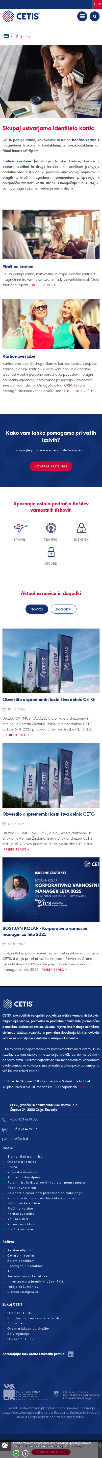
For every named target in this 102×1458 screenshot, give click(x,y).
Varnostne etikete (21, 1224)
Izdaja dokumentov (23, 1286)
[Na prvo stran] (21, 16)
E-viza (12, 1167)
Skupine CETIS (30, 1081)
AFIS (11, 1271)
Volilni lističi (17, 1219)
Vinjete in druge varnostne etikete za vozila (43, 1198)
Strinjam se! (16, 1453)
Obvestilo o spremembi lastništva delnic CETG (48, 699)
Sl (96, 4)
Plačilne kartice (17, 267)
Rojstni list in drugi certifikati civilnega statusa (46, 1182)
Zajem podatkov (20, 1261)
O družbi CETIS (19, 1313)
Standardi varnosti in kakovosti (33, 1318)
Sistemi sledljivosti (22, 1292)
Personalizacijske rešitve (27, 1276)
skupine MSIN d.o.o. (16, 1087)
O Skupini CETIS (21, 1339)
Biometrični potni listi (25, 1156)
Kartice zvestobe (16, 161)
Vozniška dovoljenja (24, 1172)
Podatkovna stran (21, 1188)
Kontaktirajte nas (51, 466)
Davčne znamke (20, 1229)
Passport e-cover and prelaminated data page (45, 1193)
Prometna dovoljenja (24, 1177)
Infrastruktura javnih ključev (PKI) (35, 1281)
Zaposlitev (16, 1323)
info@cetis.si (19, 1139)
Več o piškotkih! (25, 1453)
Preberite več (41, 285)
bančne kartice (84, 140)
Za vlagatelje (18, 1334)
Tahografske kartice (23, 1203)
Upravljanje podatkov (25, 1266)
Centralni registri (21, 1255)
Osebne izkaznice (21, 1162)
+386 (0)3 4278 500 (24, 1119)
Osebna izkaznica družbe (28, 1328)
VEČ (82, 1087)
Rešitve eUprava (20, 1250)
